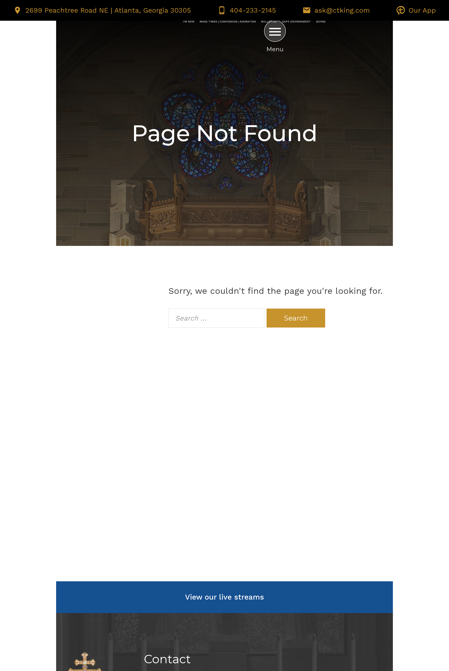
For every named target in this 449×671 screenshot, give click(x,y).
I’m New (188, 21)
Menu (274, 49)
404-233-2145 (253, 10)
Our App (422, 10)
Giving (321, 21)
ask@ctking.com (342, 10)
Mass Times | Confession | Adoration (228, 21)
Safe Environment (296, 21)
